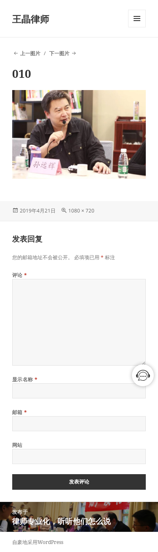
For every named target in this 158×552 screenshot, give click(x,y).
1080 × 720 (81, 210)
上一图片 (30, 53)
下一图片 (59, 53)
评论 (19, 275)
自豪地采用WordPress (37, 542)
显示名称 (25, 379)
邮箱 (19, 412)
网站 (17, 444)
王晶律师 (30, 18)
